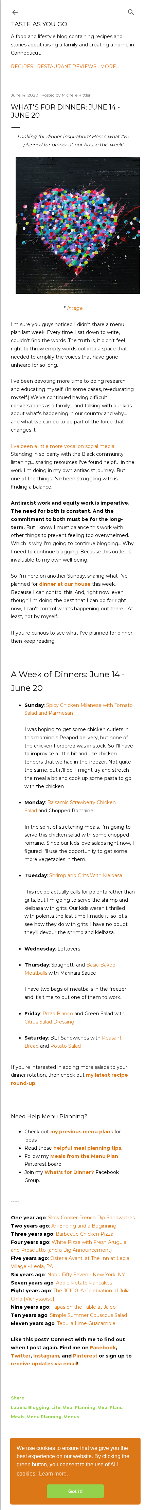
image (74, 308)
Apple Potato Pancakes (84, 1283)
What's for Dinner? (69, 1172)
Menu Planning (43, 1416)
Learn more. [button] (53, 1474)
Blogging (38, 1407)
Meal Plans (109, 1407)
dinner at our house (65, 584)
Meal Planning (78, 1407)
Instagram (46, 1356)
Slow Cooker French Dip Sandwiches (91, 1218)
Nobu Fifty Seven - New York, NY (86, 1275)
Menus (71, 1416)
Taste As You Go (39, 24)
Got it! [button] (75, 1491)
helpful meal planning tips (87, 1148)
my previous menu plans (81, 1132)
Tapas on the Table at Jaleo (84, 1307)
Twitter (21, 1356)
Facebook (103, 1348)
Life (55, 1407)
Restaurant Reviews (66, 66)
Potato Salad (65, 1046)
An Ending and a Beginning (83, 1226)
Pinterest (85, 1356)
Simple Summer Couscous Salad (88, 1315)
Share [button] (17, 1397)
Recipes (22, 66)
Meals (17, 1416)
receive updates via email (44, 1364)
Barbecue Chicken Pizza (84, 1234)
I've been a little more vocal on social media (62, 446)
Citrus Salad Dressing (49, 1022)
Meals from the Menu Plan (84, 1156)
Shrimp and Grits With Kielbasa (85, 875)
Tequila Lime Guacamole (86, 1323)
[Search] (131, 11)
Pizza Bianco (57, 1014)
